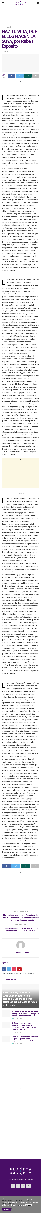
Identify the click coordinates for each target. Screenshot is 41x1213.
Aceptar (6, 1209)
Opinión (9, 27)
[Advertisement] (20, 16)
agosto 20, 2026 (17, 1018)
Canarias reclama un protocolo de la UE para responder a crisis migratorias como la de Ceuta (25, 1039)
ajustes (28, 1205)
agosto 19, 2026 (17, 1032)
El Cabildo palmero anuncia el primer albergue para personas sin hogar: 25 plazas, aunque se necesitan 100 (25, 1014)
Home (3, 27)
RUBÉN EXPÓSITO (20, 952)
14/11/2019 (7, 51)
